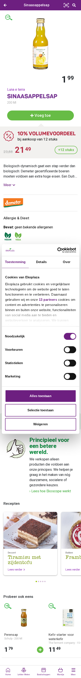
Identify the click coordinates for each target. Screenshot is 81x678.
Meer (7, 185)
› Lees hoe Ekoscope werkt (50, 491)
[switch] (70, 349)
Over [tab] (66, 262)
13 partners (48, 299)
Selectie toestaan (40, 410)
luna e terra (16, 89)
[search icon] (74, 5)
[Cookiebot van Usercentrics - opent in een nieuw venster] (57, 250)
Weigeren (40, 424)
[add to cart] (40, 650)
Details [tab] (41, 262)
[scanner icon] (66, 5)
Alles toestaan (40, 396)
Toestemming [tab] (15, 262)
